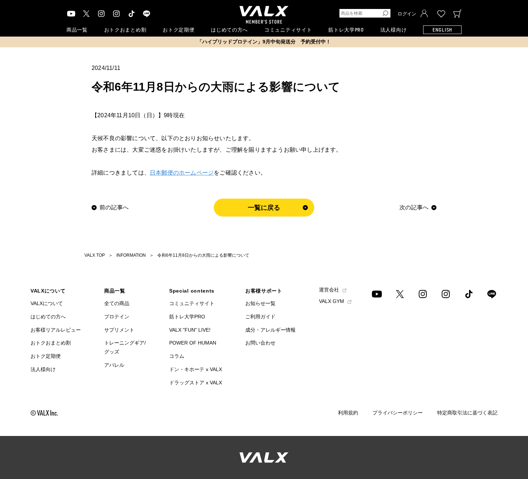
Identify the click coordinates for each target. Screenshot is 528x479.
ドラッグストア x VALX (195, 382)
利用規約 (348, 413)
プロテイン (116, 316)
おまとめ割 (125, 30)
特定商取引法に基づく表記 (467, 413)
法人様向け (393, 30)
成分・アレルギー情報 (270, 330)
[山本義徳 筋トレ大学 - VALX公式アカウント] (101, 13)
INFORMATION (131, 255)
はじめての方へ (229, 30)
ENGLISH (442, 30)
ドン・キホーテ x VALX (195, 369)
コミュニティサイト (288, 30)
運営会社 (330, 290)
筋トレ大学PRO (346, 30)
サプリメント (119, 330)
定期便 (178, 30)
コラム (176, 356)
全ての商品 (116, 303)
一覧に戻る (264, 207)
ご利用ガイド (260, 316)
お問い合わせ (260, 343)
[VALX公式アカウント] (116, 13)
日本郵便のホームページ (182, 173)
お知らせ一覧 (260, 303)
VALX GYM (332, 301)
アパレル (114, 365)
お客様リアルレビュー (56, 330)
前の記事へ (114, 207)
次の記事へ (414, 207)
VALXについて (47, 303)
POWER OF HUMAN (192, 343)
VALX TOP (94, 255)
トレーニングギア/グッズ (125, 347)
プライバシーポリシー (397, 413)
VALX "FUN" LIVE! (189, 330)
